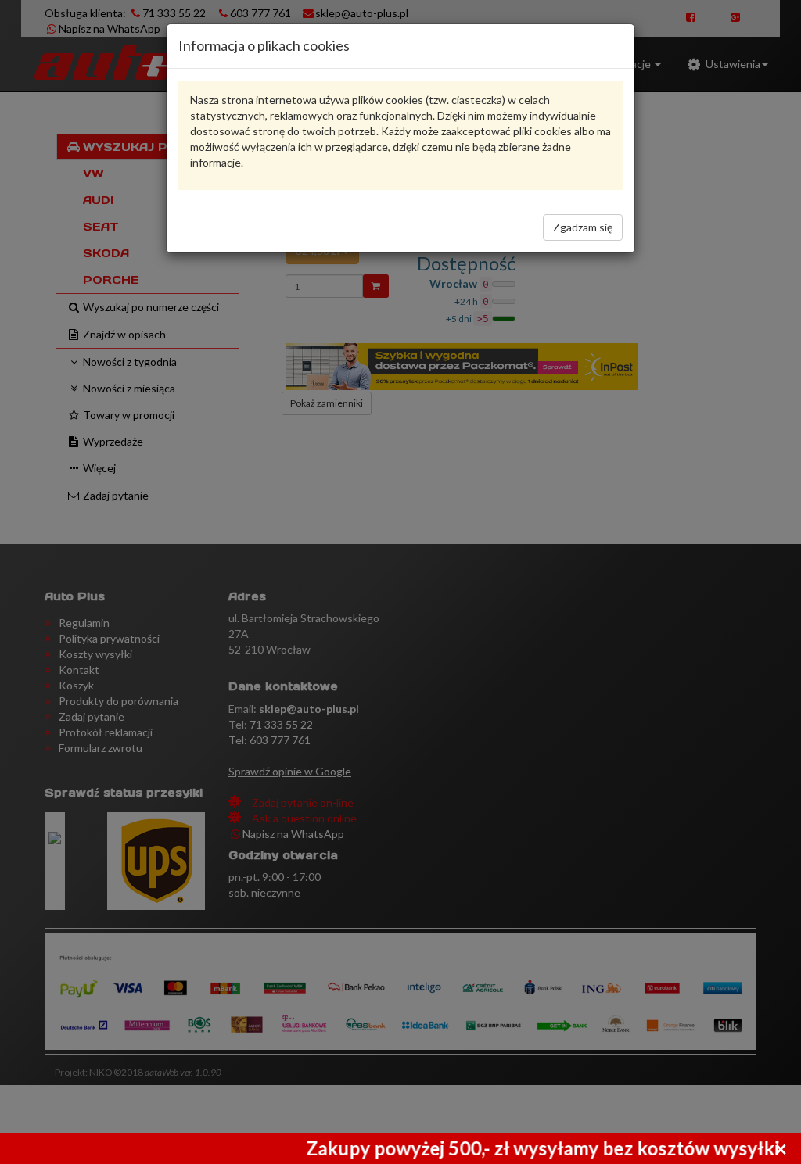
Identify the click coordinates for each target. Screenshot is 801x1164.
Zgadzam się (582, 227)
